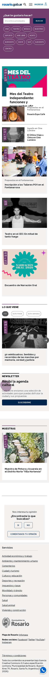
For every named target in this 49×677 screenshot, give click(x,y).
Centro (8, 48)
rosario (12, 4)
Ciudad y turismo (10, 570)
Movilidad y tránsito (12, 590)
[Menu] (31, 4)
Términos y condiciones (14, 655)
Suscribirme (24, 402)
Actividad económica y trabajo (17, 556)
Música (27, 29)
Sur (29, 42)
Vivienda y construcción (14, 610)
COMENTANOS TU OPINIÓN (23, 534)
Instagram (7, 642)
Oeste (20, 42)
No (28, 525)
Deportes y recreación (13, 580)
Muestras (39, 29)
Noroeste (9, 42)
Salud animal (8, 605)
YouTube (40, 639)
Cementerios (8, 565)
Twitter (31, 639)
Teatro (16, 29)
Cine (7, 29)
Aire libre (21, 35)
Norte (32, 35)
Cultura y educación (12, 575)
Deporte (9, 35)
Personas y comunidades (14, 595)
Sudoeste (39, 42)
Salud (5, 600)
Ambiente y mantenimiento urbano (20, 560)
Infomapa (23, 635)
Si (18, 525)
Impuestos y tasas (11, 585)
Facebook (22, 639)
